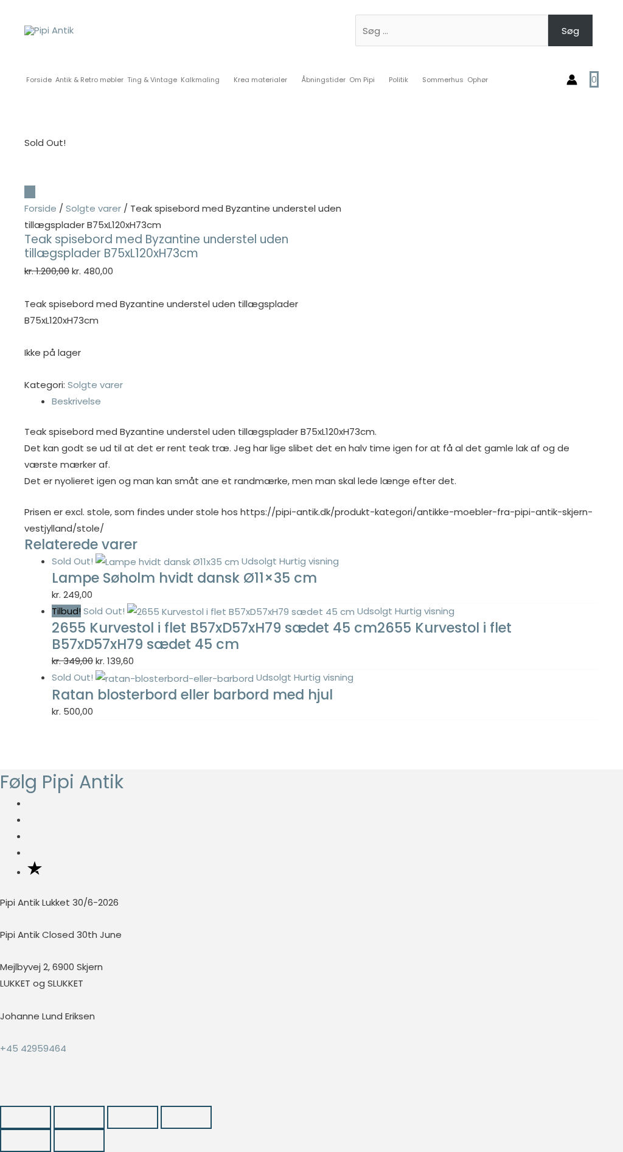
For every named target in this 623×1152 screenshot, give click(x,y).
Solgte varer (93, 208)
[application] (225, 80)
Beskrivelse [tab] (76, 401)
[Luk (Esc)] (186, 1117)
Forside (40, 208)
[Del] (132, 1117)
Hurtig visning (309, 561)
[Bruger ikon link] (571, 79)
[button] (3, 1097)
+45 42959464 (33, 1048)
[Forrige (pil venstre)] (25, 1140)
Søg (570, 30)
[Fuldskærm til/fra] (79, 1117)
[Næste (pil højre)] (79, 1140)
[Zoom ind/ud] (25, 1117)
